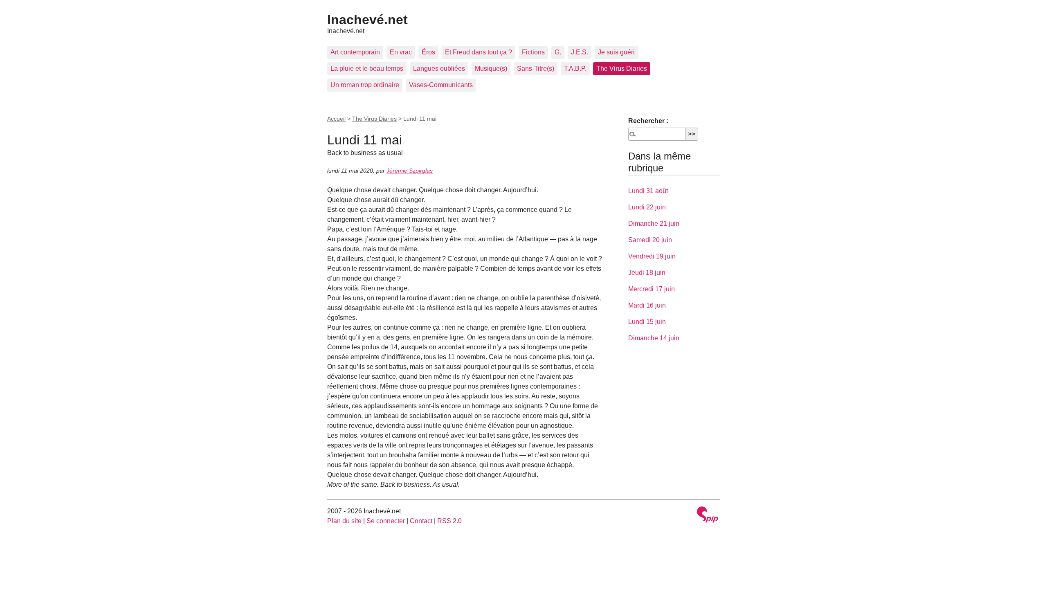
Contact (421, 520)
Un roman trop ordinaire (364, 84)
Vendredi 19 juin (652, 256)
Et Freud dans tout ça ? (478, 52)
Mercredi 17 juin (651, 289)
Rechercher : (648, 120)
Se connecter (385, 520)
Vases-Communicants (441, 84)
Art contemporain (355, 52)
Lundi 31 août (648, 190)
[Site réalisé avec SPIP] (707, 515)
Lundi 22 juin (647, 207)
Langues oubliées (439, 68)
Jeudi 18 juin (646, 272)
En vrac (401, 52)
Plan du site (344, 520)
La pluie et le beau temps (366, 68)
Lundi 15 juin (647, 321)
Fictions (533, 52)
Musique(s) (491, 68)
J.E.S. (579, 52)
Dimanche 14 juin (653, 338)
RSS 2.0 (449, 520)
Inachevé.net (367, 19)
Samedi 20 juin (650, 239)
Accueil (336, 118)
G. (558, 52)
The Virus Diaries (621, 68)
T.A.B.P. (575, 68)
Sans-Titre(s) (535, 68)
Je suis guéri (616, 52)
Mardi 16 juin (647, 305)
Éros (428, 52)
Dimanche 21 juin (653, 223)
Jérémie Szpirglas (409, 170)
